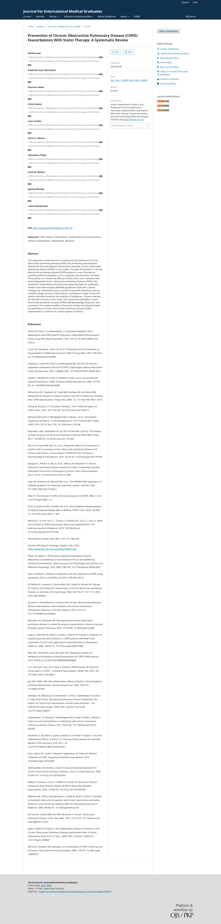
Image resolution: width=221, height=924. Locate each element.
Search (192, 16)
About (124, 16)
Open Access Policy (169, 67)
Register (185, 2)
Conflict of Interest (169, 79)
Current (27, 16)
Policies (53, 16)
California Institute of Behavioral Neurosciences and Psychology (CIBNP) (75, 891)
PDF (117, 52)
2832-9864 (46, 885)
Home (30, 26)
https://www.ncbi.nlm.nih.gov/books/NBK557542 (52, 549)
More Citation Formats (123, 125)
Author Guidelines (106, 16)
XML (129, 52)
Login (195, 2)
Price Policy (166, 62)
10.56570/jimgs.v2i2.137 (133, 119)
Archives (40, 16)
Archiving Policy (168, 83)
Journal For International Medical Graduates (62, 11)
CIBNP (137, 16)
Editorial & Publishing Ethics (78, 16)
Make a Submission (168, 31)
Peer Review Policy (169, 58)
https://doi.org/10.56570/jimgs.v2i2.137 (52, 228)
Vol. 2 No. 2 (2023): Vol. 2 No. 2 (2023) (64, 26)
